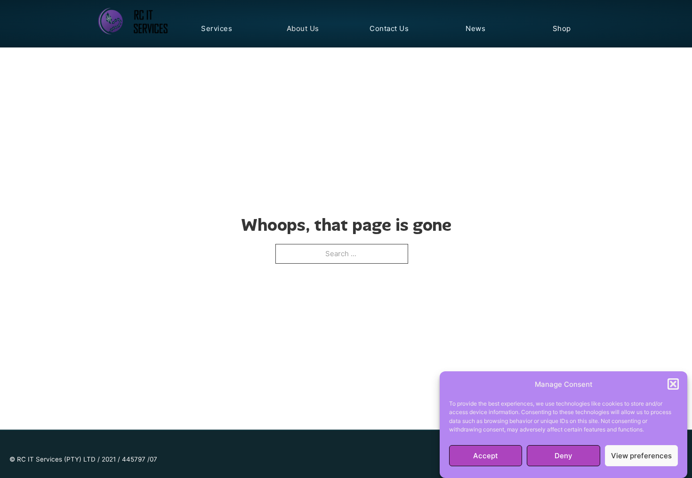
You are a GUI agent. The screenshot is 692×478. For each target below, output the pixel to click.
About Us (303, 28)
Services (216, 28)
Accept (485, 455)
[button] (673, 384)
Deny (563, 455)
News (475, 28)
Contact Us (389, 28)
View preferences (641, 455)
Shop (562, 28)
